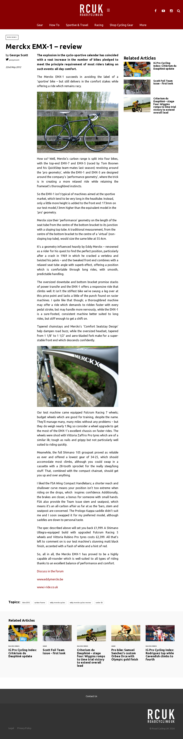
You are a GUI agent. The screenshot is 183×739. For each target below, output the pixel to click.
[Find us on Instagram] (171, 10)
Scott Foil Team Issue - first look (150, 87)
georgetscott (14, 60)
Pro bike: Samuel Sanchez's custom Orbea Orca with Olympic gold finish (125, 645)
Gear (40, 25)
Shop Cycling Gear (121, 25)
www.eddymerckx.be (50, 579)
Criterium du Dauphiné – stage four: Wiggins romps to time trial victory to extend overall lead (150, 106)
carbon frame (39, 603)
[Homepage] (161, 715)
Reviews (12, 37)
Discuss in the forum (50, 571)
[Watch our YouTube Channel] (163, 10)
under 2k (99, 603)
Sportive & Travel (77, 25)
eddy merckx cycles (57, 603)
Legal (11, 728)
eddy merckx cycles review (80, 603)
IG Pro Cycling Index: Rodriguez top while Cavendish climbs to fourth (160, 645)
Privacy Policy (24, 728)
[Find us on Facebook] (155, 10)
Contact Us (91, 696)
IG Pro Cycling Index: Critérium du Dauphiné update (150, 69)
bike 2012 (26, 603)
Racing (99, 25)
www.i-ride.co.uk (47, 587)
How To (54, 25)
